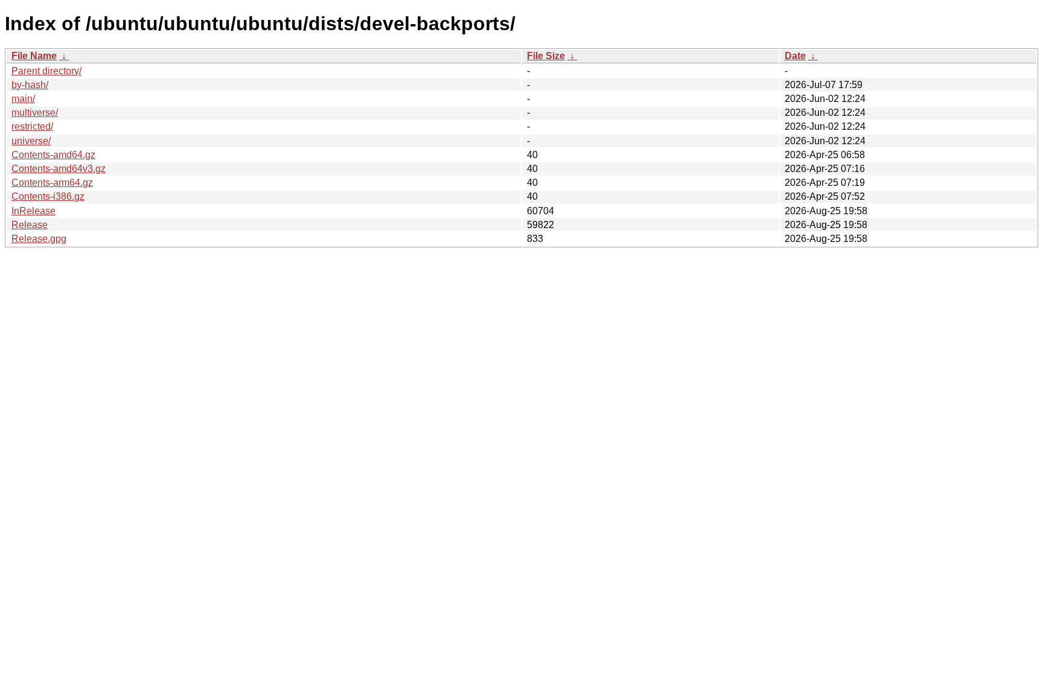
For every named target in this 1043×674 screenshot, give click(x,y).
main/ (23, 99)
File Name (34, 56)
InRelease (33, 211)
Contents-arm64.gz (52, 182)
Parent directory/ (46, 71)
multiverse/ (34, 112)
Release (29, 225)
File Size (546, 56)
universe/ (31, 141)
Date (795, 56)
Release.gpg (38, 239)
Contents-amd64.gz (53, 155)
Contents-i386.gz (48, 196)
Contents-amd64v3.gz (58, 169)
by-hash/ (29, 85)
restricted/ (32, 126)
